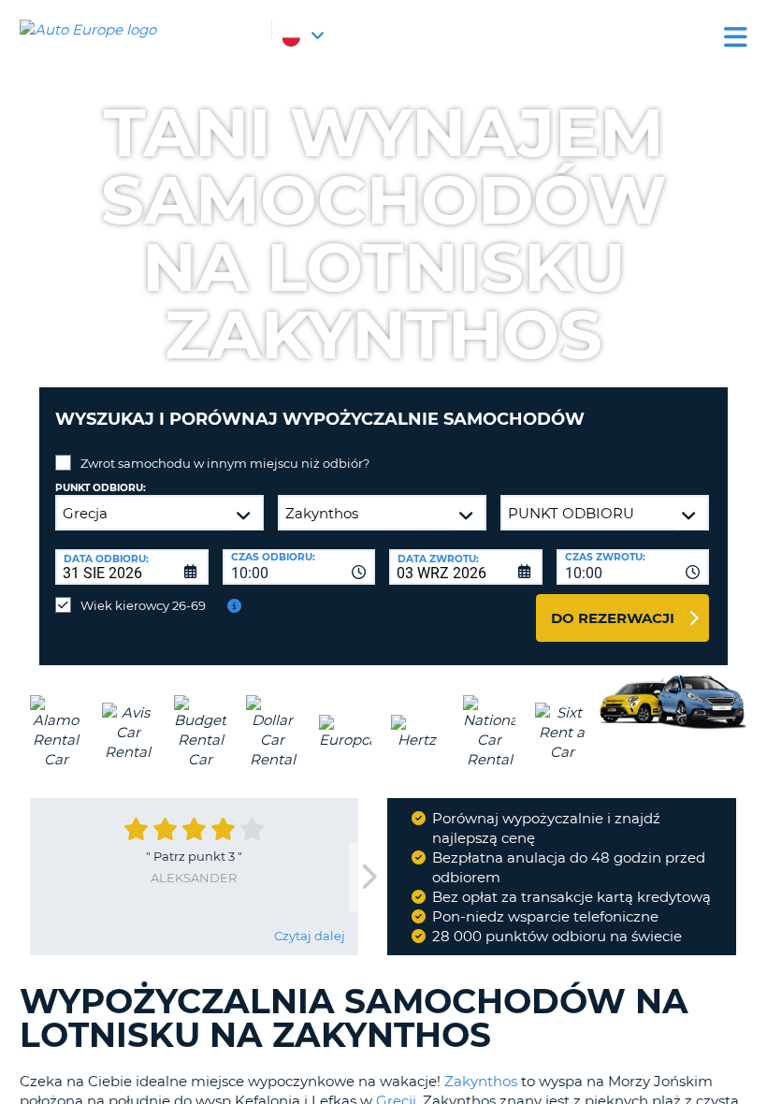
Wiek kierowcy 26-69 (143, 605)
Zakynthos (480, 1081)
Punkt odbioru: (100, 488)
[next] (367, 877)
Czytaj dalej (309, 935)
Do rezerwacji (612, 618)
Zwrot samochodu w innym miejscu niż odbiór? (224, 463)
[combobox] (299, 567)
